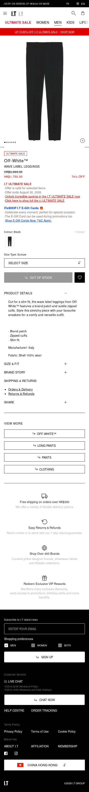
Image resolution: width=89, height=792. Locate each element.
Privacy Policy (13, 731)
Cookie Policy (67, 731)
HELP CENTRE (14, 710)
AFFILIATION (40, 746)
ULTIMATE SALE (18, 22)
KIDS (71, 22)
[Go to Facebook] (5, 753)
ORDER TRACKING (44, 710)
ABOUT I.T (11, 746)
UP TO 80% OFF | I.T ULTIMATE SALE (36, 31)
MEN (58, 22)
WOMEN (42, 22)
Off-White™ (16, 160)
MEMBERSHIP (67, 746)
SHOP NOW (67, 31)
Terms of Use (40, 731)
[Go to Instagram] (16, 753)
